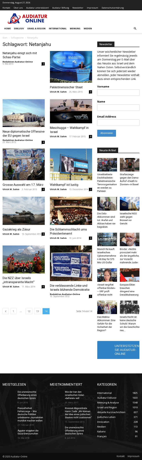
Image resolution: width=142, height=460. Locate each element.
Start (5, 37)
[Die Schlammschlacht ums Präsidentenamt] (71, 211)
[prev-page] (6, 311)
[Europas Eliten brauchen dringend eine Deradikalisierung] (130, 275)
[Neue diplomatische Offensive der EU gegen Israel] (24, 113)
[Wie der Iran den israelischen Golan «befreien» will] (56, 394)
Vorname (103, 86)
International (58, 28)
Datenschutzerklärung (113, 7)
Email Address (106, 116)
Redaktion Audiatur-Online (18, 61)
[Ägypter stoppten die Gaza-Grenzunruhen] (9, 433)
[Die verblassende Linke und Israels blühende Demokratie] (71, 263)
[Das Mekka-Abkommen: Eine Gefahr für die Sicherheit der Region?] (107, 307)
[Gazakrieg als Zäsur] (24, 211)
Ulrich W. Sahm (58, 91)
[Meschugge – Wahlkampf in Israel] (71, 111)
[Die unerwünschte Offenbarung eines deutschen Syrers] (9, 394)
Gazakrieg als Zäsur (16, 229)
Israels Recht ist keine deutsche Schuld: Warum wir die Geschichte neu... (129, 324)
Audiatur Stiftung (60, 7)
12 (29, 311)
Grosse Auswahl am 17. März (23, 185)
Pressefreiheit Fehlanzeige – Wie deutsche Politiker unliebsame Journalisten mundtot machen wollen (30, 414)
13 (37, 311)
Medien (88, 28)
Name (101, 101)
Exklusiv (19, 28)
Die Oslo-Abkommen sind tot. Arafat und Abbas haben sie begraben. (106, 220)
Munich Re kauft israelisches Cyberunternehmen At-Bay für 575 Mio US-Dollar (106, 256)
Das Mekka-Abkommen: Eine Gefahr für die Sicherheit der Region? (106, 324)
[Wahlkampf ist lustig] (71, 164)
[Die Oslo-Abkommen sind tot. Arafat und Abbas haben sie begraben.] (107, 203)
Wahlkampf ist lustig (64, 185)
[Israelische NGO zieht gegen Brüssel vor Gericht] (130, 203)
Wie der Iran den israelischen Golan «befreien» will (74, 395)
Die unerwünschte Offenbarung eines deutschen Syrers (27, 395)
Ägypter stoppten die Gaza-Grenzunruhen (28, 432)
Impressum (92, 7)
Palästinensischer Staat (66, 87)
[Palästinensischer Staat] (71, 67)
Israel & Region (36, 28)
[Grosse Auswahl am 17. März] (24, 164)
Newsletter (77, 7)
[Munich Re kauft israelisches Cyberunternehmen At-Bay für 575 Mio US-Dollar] (107, 239)
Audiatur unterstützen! (37, 7)
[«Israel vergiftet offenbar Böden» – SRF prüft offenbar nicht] (107, 275)
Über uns (18, 7)
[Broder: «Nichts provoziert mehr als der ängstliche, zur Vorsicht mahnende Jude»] (130, 239)
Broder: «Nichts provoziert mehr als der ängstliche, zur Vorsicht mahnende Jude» (129, 256)
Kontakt (6, 7)
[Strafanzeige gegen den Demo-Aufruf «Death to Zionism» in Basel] (130, 165)
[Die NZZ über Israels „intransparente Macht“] (24, 259)
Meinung (75, 28)
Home (7, 28)
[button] (135, 28)
